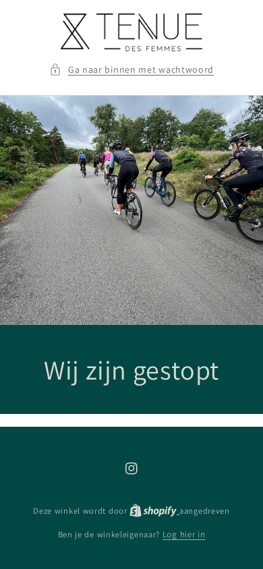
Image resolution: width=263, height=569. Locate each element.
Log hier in (184, 534)
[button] (131, 69)
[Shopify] (154, 510)
